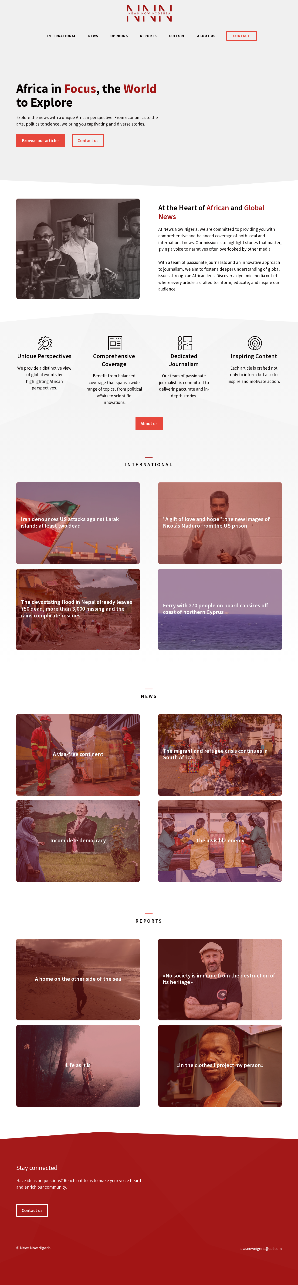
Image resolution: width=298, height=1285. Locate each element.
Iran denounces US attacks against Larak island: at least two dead (70, 522)
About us (206, 36)
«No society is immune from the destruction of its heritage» (219, 979)
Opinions (119, 36)
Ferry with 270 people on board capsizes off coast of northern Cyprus (215, 609)
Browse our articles (41, 140)
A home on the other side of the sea (78, 978)
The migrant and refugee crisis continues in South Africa (215, 754)
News (93, 36)
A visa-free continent (78, 754)
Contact (241, 36)
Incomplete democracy (78, 840)
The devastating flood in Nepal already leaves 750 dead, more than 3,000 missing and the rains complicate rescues (76, 608)
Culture (177, 36)
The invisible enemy (220, 840)
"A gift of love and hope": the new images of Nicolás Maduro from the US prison (216, 522)
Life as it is (78, 1065)
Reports (148, 36)
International (61, 36)
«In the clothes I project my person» (220, 1065)
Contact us (88, 140)
